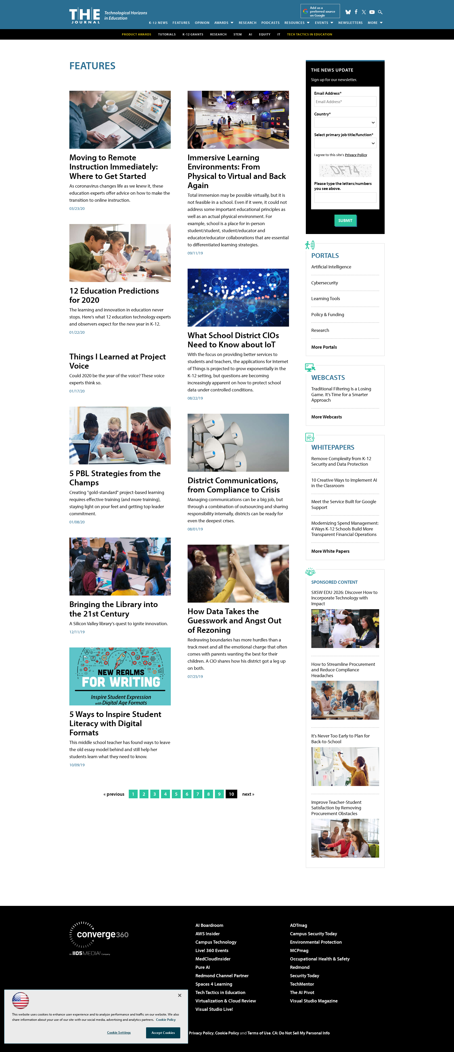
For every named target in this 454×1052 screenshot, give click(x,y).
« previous (114, 794)
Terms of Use (259, 1032)
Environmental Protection (316, 942)
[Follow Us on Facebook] (356, 11)
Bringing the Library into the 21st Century (113, 608)
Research (248, 22)
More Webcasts (326, 417)
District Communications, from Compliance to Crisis (234, 485)
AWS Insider (207, 934)
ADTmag (298, 925)
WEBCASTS (328, 377)
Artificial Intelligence (331, 267)
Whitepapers (332, 446)
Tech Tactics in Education (220, 992)
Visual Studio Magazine (314, 1001)
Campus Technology (215, 942)
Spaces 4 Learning (213, 984)
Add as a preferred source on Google (322, 11)
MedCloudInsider (212, 959)
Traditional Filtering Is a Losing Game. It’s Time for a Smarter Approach (341, 394)
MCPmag (299, 950)
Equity (265, 34)
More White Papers (330, 551)
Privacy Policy (356, 154)
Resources (295, 22)
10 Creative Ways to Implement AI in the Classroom (344, 483)
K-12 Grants (193, 34)
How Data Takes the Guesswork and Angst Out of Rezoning (234, 620)
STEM (238, 34)
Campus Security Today (313, 934)
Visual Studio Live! (214, 1009)
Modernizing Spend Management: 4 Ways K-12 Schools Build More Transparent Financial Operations (345, 528)
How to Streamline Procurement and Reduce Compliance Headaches (343, 669)
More (373, 22)
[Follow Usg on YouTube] (372, 12)
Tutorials (167, 34)
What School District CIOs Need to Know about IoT (233, 339)
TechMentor (302, 984)
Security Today (304, 976)
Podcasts (270, 22)
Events (321, 22)
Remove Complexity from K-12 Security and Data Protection (341, 461)
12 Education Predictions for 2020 (114, 295)
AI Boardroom (209, 925)
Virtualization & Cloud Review (225, 1001)
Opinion (202, 22)
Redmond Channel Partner (222, 976)
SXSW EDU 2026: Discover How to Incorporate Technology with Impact (344, 598)
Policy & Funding (327, 314)
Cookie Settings (119, 1032)
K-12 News (158, 22)
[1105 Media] (100, 982)
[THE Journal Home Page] (108, 15)
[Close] (179, 995)
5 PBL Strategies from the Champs (115, 477)
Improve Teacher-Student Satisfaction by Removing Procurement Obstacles (336, 807)
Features (181, 22)
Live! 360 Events (212, 950)
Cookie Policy (227, 1032)
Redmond (299, 967)
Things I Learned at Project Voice (117, 361)
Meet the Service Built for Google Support (343, 504)
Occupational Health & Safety (320, 959)
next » (248, 794)
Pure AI (202, 967)
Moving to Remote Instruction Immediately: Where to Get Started (113, 166)
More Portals (324, 347)
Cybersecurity (324, 283)
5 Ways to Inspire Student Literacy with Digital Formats (115, 723)
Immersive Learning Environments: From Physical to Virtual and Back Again (237, 171)
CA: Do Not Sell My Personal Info (301, 1032)
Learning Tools (325, 298)
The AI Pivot (302, 992)
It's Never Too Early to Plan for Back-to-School (340, 738)
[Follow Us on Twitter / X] (364, 12)
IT (278, 34)
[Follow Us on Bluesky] (348, 12)
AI (250, 34)
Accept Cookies (163, 1032)
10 (231, 794)
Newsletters (350, 22)
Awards (221, 22)
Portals (325, 255)
